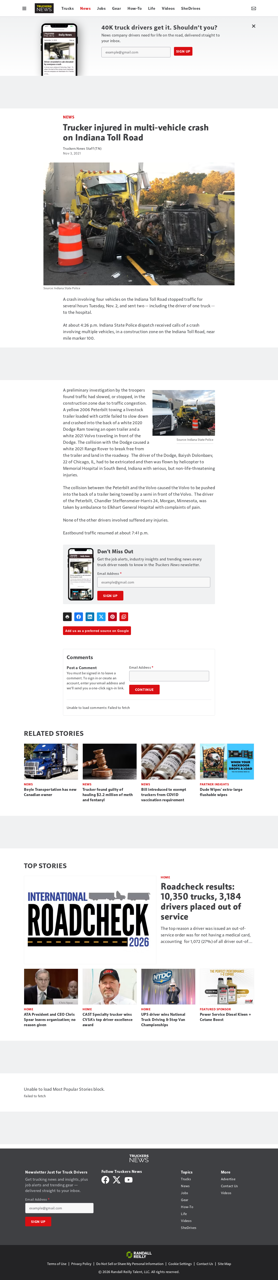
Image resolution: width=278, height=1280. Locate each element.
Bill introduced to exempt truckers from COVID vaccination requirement (163, 794)
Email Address (109, 573)
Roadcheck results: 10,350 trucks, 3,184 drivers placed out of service (201, 901)
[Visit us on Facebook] (105, 1179)
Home (165, 877)
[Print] (67, 616)
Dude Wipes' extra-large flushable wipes (221, 792)
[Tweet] (101, 616)
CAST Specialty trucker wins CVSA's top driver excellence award (107, 1019)
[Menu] (24, 8)
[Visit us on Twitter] (117, 1179)
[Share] (78, 616)
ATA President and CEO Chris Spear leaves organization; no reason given (50, 1019)
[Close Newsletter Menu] (253, 26)
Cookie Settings (180, 1263)
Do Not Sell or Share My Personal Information (130, 1263)
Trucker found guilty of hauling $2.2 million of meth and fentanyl (108, 794)
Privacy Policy (81, 1263)
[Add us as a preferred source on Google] (123, 616)
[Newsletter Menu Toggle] (253, 8)
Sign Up (183, 51)
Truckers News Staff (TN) (82, 148)
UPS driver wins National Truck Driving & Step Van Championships (163, 1019)
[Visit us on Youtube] (128, 1179)
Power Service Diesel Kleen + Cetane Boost (225, 1017)
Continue (144, 689)
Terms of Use (56, 1263)
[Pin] (112, 616)
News (68, 116)
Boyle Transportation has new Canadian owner (50, 792)
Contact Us (205, 1263)
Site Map (224, 1263)
